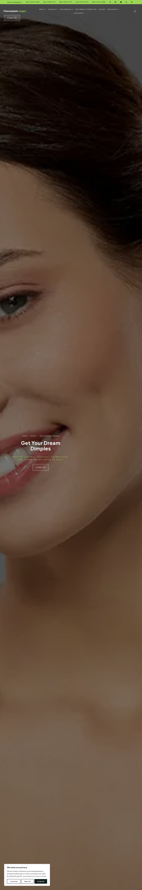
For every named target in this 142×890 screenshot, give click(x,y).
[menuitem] (42, 9)
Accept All (40, 881)
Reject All (27, 881)
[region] (27, 875)
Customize (14, 881)
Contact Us (40, 467)
